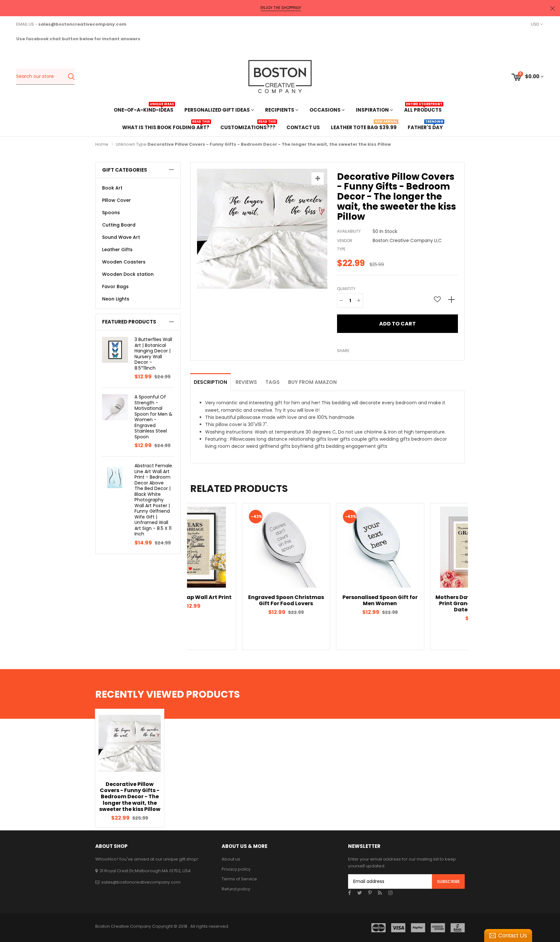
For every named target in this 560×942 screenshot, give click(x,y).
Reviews (246, 382)
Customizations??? (247, 127)
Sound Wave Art (121, 237)
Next (476, 576)
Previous (179, 576)
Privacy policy (236, 869)
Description (210, 382)
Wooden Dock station (128, 274)
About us (231, 859)
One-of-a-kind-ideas (143, 109)
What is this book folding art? (165, 127)
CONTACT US (303, 127)
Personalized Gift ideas (217, 109)
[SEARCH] (71, 76)
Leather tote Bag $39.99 (364, 127)
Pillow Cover (116, 200)
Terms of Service (239, 879)
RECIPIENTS (280, 109)
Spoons (111, 212)
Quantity (346, 288)
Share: (343, 350)
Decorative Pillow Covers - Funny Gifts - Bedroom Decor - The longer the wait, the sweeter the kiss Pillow (129, 796)
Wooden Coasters (124, 262)
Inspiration (373, 109)
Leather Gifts (117, 249)
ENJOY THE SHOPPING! (281, 7)
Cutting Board (118, 225)
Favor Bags (115, 286)
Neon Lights (115, 299)
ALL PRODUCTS (423, 109)
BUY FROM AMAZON (312, 382)
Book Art (112, 188)
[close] (552, 8)
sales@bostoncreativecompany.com (141, 882)
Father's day (425, 127)
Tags (272, 382)
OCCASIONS (325, 109)
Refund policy (236, 889)
